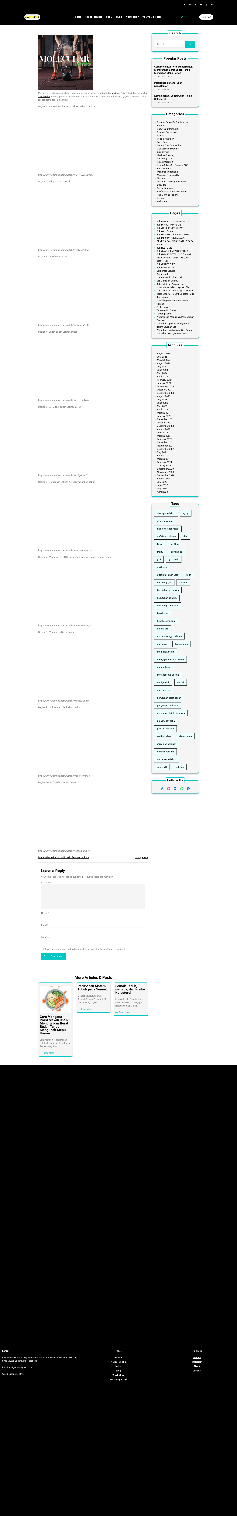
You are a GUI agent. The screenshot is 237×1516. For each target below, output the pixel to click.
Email (44, 925)
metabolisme (164, 667)
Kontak (160, 303)
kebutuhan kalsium (167, 598)
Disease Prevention (167, 132)
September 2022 (166, 426)
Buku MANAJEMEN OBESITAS (172, 251)
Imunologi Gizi (164, 158)
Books (160, 125)
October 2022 (164, 422)
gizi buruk (174, 559)
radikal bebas (164, 736)
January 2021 (164, 465)
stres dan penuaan (166, 744)
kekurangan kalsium (167, 605)
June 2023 (162, 402)
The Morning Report (167, 194)
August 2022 (163, 429)
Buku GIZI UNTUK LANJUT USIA (172, 234)
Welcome (162, 201)
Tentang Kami (163, 313)
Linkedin (197, 1370)
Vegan (160, 198)
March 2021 (163, 458)
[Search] (190, 44)
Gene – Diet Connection (169, 145)
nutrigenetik (163, 682)
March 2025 (163, 360)
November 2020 (165, 472)
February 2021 (164, 462)
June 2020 (162, 485)
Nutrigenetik (141, 857)
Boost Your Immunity (168, 129)
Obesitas (161, 185)
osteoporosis (164, 690)
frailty (160, 551)
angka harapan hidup (168, 528)
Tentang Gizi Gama (166, 310)
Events (160, 135)
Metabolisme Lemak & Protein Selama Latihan (63, 857)
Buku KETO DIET (165, 247)
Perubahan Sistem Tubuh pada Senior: (168, 84)
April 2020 (162, 491)
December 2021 (165, 442)
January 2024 (164, 383)
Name (45, 913)
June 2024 (162, 370)
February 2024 (164, 379)
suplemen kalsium (166, 759)
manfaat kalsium (165, 651)
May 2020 (162, 488)
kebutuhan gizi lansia (168, 590)
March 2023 (163, 412)
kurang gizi (162, 628)
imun (188, 574)
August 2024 (163, 363)
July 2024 (162, 366)
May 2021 (162, 452)
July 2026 (162, 356)
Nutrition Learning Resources (172, 181)
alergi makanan (165, 521)
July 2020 (162, 482)
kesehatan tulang (166, 621)
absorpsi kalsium (166, 513)
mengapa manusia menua (170, 659)
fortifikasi (175, 544)
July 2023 (162, 399)
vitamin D (162, 767)
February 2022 (164, 439)
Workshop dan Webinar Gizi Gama (174, 330)
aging (186, 513)
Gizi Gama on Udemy (168, 148)
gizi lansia (162, 567)
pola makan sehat (166, 720)
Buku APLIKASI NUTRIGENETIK (172, 221)
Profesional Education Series (172, 191)
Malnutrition (181, 644)
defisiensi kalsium (166, 536)
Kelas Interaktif (165, 161)
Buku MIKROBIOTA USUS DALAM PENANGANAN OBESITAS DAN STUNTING (173, 257)
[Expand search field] (181, 17)
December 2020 (165, 468)
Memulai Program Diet (168, 175)
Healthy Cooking (165, 155)
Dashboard (162, 274)
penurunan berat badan (169, 697)
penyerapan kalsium (167, 705)
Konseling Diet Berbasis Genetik (173, 300)
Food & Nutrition (165, 138)
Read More (49, 1053)
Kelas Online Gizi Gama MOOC (172, 165)
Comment (47, 882)
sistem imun (185, 736)
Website (45, 937)
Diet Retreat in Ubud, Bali (169, 277)
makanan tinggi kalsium (169, 636)
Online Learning (165, 188)
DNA (159, 544)
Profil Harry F (163, 307)
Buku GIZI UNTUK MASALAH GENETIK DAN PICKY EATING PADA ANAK (175, 241)
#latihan (116, 93)
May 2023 (162, 406)
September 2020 (166, 475)
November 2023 (165, 386)
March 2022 (163, 435)
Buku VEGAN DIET (165, 267)
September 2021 (166, 449)
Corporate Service (165, 270)
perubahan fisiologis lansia (171, 713)
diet (185, 536)
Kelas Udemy (164, 168)
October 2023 (164, 389)
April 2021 (162, 455)
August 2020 (163, 478)
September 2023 (166, 393)
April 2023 (162, 409)
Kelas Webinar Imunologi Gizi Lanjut (175, 290)
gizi (159, 559)
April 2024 (162, 376)
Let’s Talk (206, 17)
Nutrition (161, 178)
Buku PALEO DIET (165, 264)
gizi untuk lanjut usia (167, 574)
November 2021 (165, 445)
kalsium (183, 582)
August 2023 (163, 396)
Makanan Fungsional (167, 171)
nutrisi (180, 682)
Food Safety (163, 142)
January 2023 (164, 416)
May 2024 (162, 373)
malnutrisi (162, 644)
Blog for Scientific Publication (172, 122)
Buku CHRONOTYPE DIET (169, 224)
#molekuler (44, 96)
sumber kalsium (165, 751)
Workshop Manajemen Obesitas (173, 333)
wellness (179, 767)
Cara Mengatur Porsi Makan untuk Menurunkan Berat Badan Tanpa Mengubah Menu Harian (173, 70)
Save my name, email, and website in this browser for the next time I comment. (84, 949)
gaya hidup (176, 551)
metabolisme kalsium (168, 674)
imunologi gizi (164, 582)
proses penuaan (165, 728)
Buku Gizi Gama (164, 231)
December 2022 (165, 419)
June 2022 (162, 432)
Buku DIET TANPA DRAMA (170, 228)
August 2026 (163, 353)
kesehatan (162, 613)
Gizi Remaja (163, 152)
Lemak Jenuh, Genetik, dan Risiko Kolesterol (173, 97)
